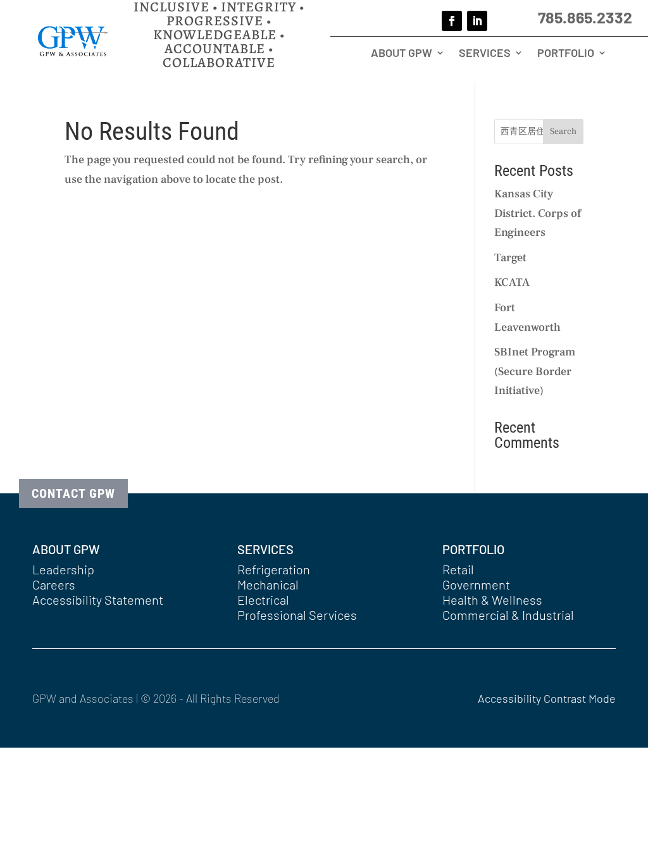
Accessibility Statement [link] (97, 599)
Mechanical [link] (268, 584)
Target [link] (510, 257)
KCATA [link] (512, 282)
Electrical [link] (263, 599)
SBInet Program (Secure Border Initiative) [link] (534, 371)
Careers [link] (53, 584)
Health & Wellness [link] (492, 599)
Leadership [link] (63, 569)
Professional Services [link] (297, 614)
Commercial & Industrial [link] (508, 614)
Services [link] (485, 53)
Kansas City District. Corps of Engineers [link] (537, 213)
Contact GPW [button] (73, 493)
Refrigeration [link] (273, 569)
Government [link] (476, 584)
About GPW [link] (401, 53)
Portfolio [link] (565, 53)
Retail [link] (458, 569)
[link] (73, 53)
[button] (452, 21)
